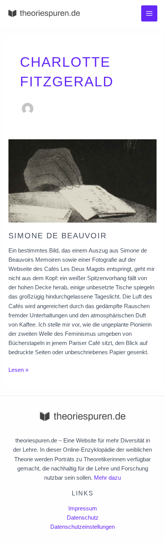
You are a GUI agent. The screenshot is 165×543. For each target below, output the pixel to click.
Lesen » (18, 369)
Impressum (82, 508)
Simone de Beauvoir (57, 235)
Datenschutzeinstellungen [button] (82, 527)
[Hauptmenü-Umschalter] (149, 13)
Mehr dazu (107, 478)
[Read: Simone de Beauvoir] (82, 181)
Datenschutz (83, 518)
